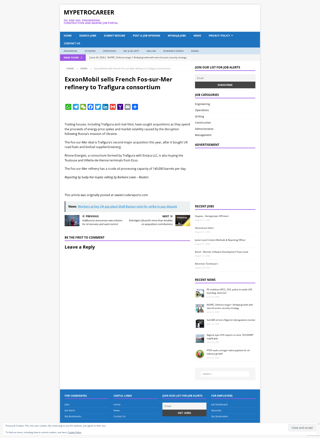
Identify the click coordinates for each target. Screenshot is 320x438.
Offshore (90, 51)
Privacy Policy (219, 35)
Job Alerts (70, 410)
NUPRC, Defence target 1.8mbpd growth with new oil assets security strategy (230, 306)
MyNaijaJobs (177, 35)
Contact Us (72, 43)
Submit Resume (114, 35)
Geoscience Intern (204, 227)
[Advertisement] (195, 18)
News (197, 35)
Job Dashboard (219, 404)
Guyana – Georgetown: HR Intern (212, 216)
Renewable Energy (173, 51)
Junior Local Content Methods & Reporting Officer (220, 240)
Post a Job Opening (146, 35)
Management (203, 135)
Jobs (67, 404)
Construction (203, 122)
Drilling (151, 51)
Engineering (70, 51)
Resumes (216, 410)
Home (68, 35)
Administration (204, 129)
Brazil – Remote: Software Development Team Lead (221, 251)
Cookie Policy (74, 432)
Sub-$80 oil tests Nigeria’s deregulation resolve (231, 319)
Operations (109, 51)
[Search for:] (225, 374)
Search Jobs (87, 35)
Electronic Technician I (206, 263)
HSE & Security (131, 51)
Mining (195, 51)
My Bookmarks (73, 416)
